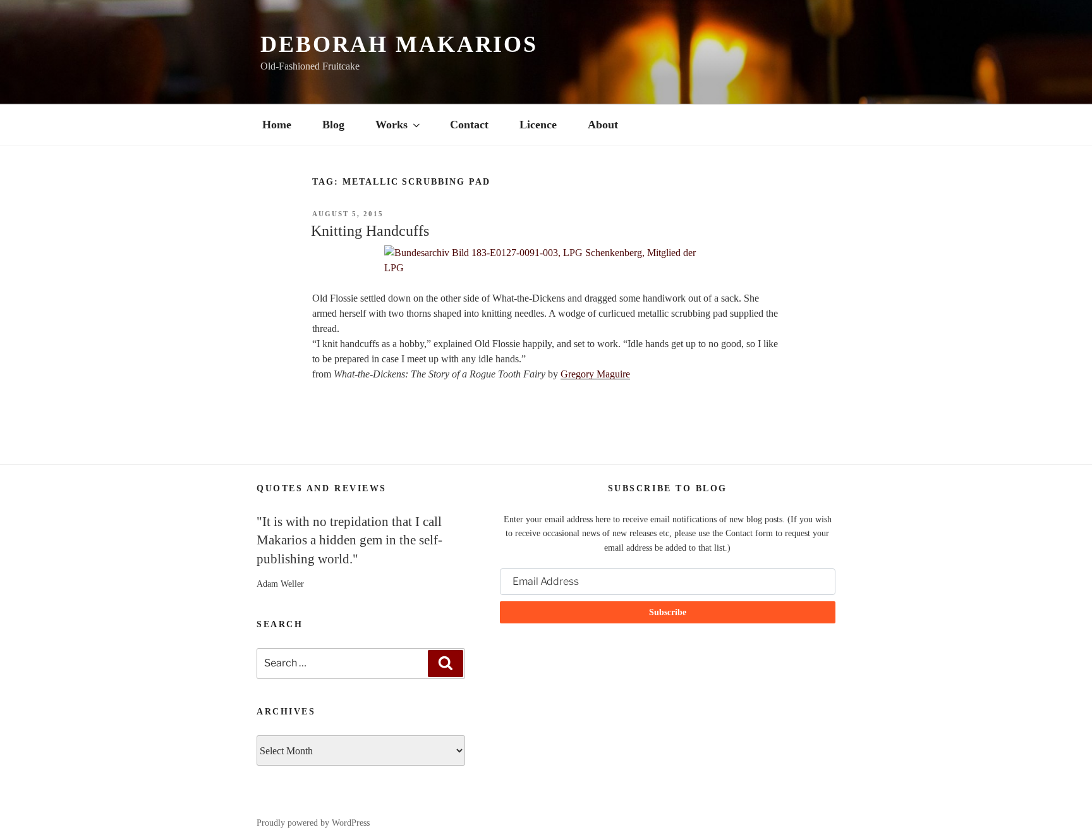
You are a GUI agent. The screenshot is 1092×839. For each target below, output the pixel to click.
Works (391, 124)
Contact (469, 124)
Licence (538, 124)
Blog (333, 124)
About (603, 124)
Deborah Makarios (399, 44)
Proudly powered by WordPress (313, 823)
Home (276, 124)
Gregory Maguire (595, 374)
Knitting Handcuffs (370, 231)
